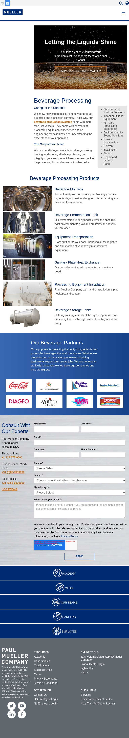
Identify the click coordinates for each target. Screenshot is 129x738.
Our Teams (69, 602)
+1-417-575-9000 (12, 457)
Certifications (42, 665)
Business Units (43, 669)
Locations (9, 489)
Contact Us (40, 694)
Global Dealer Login (93, 664)
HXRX (84, 672)
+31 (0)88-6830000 (13, 472)
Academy (69, 573)
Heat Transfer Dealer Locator (98, 703)
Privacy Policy (69, 536)
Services (86, 694)
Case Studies (42, 661)
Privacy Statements (45, 678)
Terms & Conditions (45, 683)
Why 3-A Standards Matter (80, 71)
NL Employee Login (45, 703)
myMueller (87, 668)
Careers (69, 617)
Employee (69, 631)
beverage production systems (53, 121)
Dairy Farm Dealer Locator (96, 699)
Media (69, 588)
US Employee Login (46, 699)
